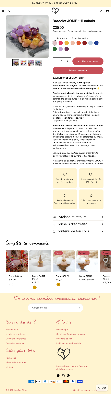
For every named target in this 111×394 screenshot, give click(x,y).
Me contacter (12, 329)
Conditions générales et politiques (89, 390)
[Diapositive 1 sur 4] (16, 63)
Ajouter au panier (90, 61)
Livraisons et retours (15, 334)
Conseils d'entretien (72, 224)
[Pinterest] (68, 375)
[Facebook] (58, 375)
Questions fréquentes (16, 338)
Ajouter (25, 267)
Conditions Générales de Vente (70, 334)
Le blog (9, 367)
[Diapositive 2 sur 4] (23, 63)
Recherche (11, 357)
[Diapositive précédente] (3, 3)
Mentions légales (64, 338)
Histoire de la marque (16, 362)
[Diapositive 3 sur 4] (31, 63)
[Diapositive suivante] (108, 3)
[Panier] (107, 11)
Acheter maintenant (78, 70)
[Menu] (3, 11)
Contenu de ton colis (73, 231)
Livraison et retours (72, 217)
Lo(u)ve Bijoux (20, 390)
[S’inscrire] (79, 308)
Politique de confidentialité (68, 343)
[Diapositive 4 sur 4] (38, 63)
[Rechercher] (9, 11)
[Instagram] (63, 375)
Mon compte (62, 329)
